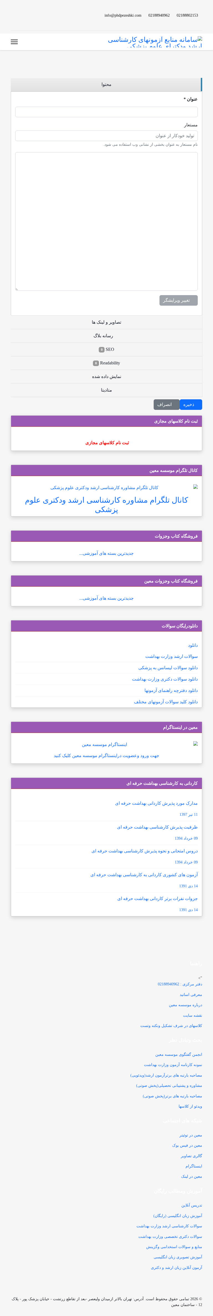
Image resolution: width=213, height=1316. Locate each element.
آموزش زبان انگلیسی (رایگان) (177, 1216)
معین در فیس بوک (187, 1145)
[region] (106, 84)
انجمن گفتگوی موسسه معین (178, 1054)
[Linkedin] (30, 15)
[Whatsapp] (12, 15)
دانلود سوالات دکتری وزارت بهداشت (165, 679)
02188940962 (159, 15)
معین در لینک (191, 1176)
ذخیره (189, 404)
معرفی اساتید (191, 995)
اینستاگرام (194, 1166)
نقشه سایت (192, 1015)
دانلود (193, 645)
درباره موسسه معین (185, 1005)
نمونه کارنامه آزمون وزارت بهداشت (173, 1065)
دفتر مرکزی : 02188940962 (180, 984)
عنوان (191, 99)
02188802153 (187, 15)
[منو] (14, 42)
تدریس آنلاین (191, 1205)
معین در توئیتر (190, 1135)
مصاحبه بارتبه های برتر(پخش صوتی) (172, 1096)
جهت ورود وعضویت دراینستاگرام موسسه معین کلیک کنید (106, 755)
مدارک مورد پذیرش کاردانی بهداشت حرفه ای (156, 809)
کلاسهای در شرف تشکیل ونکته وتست (171, 1026)
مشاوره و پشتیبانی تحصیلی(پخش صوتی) (169, 1086)
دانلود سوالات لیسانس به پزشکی (168, 667)
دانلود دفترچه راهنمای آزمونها (171, 690)
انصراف (165, 404)
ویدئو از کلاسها (190, 1106)
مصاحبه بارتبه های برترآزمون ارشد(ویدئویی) (166, 1075)
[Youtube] (39, 15)
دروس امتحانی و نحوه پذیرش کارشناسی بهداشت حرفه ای (145, 856)
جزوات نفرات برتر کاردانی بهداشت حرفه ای (157, 904)
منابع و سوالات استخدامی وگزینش (174, 1247)
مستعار (191, 124)
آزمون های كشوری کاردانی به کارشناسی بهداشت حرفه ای (144, 880)
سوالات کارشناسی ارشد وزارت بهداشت (169, 1226)
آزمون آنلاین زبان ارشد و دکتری (176, 1268)
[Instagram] (21, 15)
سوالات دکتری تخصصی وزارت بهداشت (170, 1237)
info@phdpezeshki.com (123, 15)
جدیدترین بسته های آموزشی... (106, 553)
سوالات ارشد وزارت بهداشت (171, 656)
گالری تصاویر (191, 1156)
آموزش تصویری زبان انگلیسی (178, 1257)
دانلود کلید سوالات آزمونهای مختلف (166, 701)
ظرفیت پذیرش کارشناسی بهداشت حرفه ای (157, 832)
